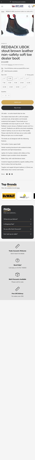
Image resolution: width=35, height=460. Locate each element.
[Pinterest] (12, 174)
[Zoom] (27, 16)
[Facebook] (7, 174)
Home (2, 11)
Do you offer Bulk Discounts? (12, 229)
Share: (3, 174)
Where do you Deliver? (11, 219)
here (18, 188)
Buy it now (17, 108)
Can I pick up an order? (11, 234)
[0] (32, 6)
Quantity (3, 91)
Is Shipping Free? (9, 224)
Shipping (10, 64)
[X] (9, 174)
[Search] (29, 6)
